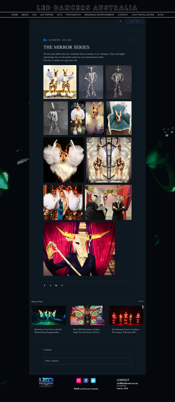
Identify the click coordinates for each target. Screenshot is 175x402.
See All (141, 301)
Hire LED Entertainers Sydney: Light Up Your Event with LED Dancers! (86, 331)
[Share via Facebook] (44, 285)
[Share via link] (62, 285)
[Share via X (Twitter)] (50, 285)
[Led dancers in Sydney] (126, 315)
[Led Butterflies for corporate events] (87, 315)
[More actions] (130, 40)
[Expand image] (59, 82)
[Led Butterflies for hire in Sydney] (49, 315)
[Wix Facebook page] (86, 380)
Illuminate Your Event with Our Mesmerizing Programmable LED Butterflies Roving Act (48, 331)
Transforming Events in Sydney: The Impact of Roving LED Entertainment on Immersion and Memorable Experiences (126, 331)
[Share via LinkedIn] (56, 285)
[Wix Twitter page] (93, 380)
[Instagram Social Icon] (78, 380)
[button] (120, 21)
